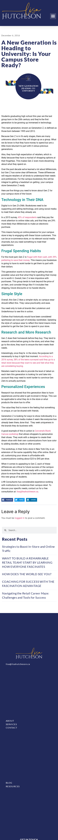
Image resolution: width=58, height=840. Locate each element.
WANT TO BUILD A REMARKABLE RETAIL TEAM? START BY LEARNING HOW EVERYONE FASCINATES (27, 562)
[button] (53, 16)
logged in (19, 518)
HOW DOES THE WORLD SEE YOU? (27, 574)
